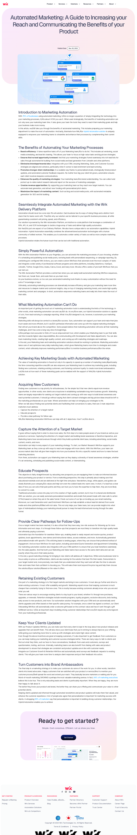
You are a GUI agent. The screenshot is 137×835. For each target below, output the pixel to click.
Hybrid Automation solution (94, 131)
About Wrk (119, 800)
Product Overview (32, 800)
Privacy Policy (77, 827)
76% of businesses (30, 116)
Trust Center (97, 807)
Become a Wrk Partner (79, 804)
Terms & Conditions (61, 827)
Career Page (119, 804)
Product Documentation (101, 804)
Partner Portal (75, 807)
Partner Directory (77, 800)
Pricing (4, 804)
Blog (49, 804)
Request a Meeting (9, 800)
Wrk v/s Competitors (33, 811)
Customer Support (99, 800)
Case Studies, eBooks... (56, 800)
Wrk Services (30, 804)
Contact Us (119, 811)
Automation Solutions (33, 807)
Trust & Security (121, 807)
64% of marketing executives (106, 677)
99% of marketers (42, 699)
